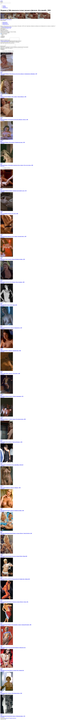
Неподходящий (4, 33)
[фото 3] (31, 18)
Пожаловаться (5, 23)
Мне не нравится (9, 19)
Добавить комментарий (4, 41)
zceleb (1, 0)
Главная (4, 5)
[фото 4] (44, 18)
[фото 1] (6, 18)
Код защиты (10, 48)
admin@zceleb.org (13, 718)
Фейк (3, 34)
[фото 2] (19, 18)
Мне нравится (3, 19)
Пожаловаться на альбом (4, 32)
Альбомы (4, 6)
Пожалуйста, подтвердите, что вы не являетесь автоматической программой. (14, 47)
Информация (5, 22)
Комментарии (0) (6, 24)
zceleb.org (7, 718)
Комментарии (11, 41)
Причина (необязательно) (5, 40)
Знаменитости (5, 7)
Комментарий (2, 46)
